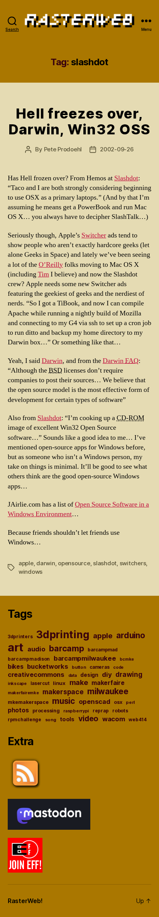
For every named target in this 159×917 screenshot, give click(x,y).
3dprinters (20, 636)
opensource (74, 563)
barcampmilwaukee (85, 658)
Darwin (52, 360)
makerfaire (107, 682)
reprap (100, 711)
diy (107, 674)
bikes (16, 666)
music (63, 701)
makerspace (62, 692)
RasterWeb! (25, 901)
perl (130, 702)
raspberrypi (76, 711)
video (88, 718)
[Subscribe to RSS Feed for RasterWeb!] (79, 773)
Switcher (93, 235)
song (50, 719)
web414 (137, 719)
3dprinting (62, 635)
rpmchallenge (24, 719)
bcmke (127, 659)
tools (67, 719)
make (78, 682)
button (79, 667)
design (89, 675)
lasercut (39, 683)
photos (18, 710)
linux (59, 683)
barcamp (66, 648)
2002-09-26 (117, 149)
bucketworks (47, 666)
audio (36, 649)
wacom (113, 719)
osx (118, 702)
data (72, 675)
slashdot (105, 563)
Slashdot (126, 178)
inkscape (17, 683)
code (118, 667)
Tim (43, 274)
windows (30, 571)
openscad (94, 701)
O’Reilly (51, 264)
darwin (45, 563)
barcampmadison (29, 659)
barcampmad (102, 650)
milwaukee (108, 691)
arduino (130, 635)
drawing (128, 674)
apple (26, 563)
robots (120, 711)
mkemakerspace (28, 702)
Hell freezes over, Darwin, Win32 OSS (79, 121)
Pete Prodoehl (63, 149)
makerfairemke (23, 692)
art (16, 647)
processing (45, 711)
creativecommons (36, 674)
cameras (99, 667)
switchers (133, 563)
